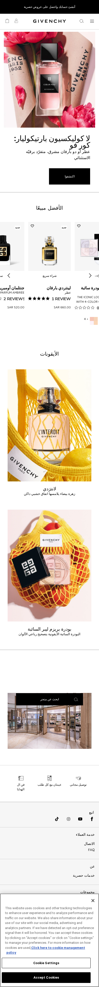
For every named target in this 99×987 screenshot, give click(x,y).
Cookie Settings (46, 963)
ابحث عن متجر (49, 699)
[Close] (92, 900)
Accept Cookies (46, 977)
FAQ (91, 850)
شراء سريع (50, 276)
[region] (49, 940)
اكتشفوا (70, 176)
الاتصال (89, 844)
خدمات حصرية (84, 875)
